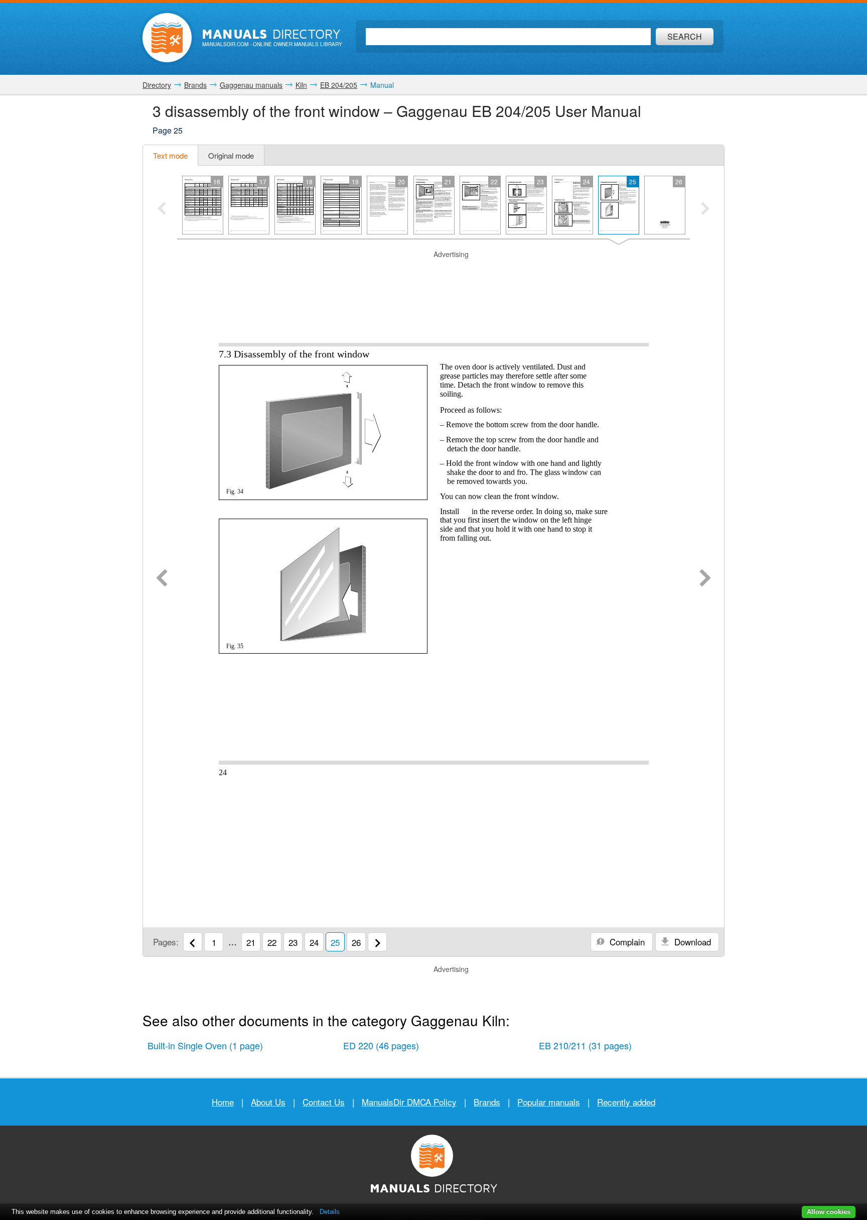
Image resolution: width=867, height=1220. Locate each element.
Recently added (626, 1101)
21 (250, 942)
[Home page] (167, 37)
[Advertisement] (433, 272)
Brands (487, 1101)
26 (356, 942)
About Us (268, 1101)
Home (223, 1101)
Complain (626, 941)
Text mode (170, 155)
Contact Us (324, 1101)
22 (271, 942)
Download (691, 941)
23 (293, 942)
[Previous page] (162, 579)
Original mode (231, 155)
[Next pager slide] (705, 209)
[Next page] (705, 579)
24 (314, 942)
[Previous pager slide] (162, 209)
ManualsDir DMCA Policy (409, 1101)
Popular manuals (548, 1101)
